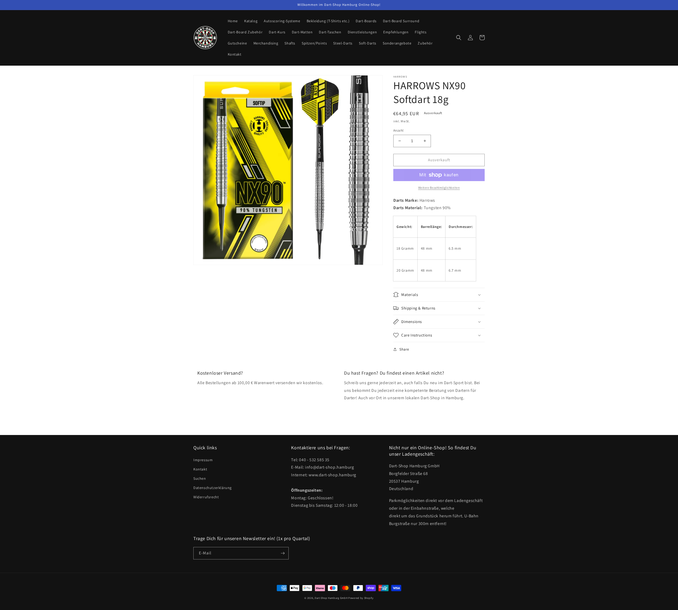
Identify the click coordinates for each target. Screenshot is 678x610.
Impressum (203, 459)
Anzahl (398, 130)
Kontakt (200, 469)
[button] (459, 37)
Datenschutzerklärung (212, 487)
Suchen (199, 478)
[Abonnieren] (282, 553)
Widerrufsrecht (206, 497)
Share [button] (404, 349)
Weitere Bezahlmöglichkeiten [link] (439, 188)
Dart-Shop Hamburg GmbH (331, 598)
